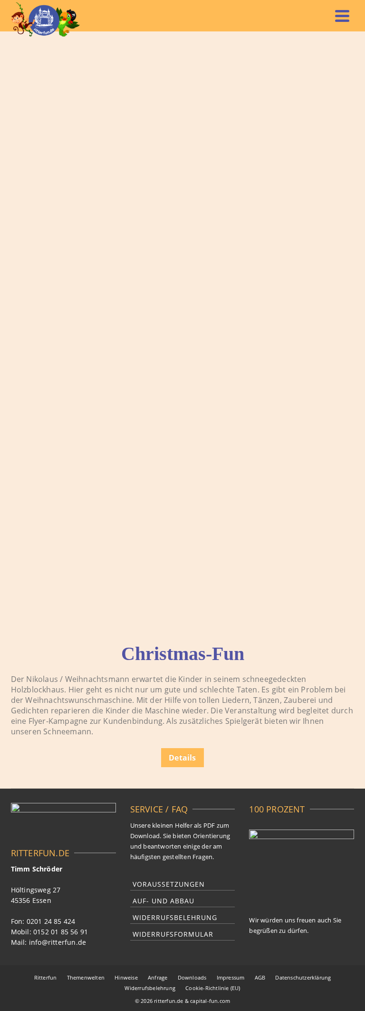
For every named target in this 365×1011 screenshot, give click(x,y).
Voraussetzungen (169, 884)
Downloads (192, 977)
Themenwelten (86, 977)
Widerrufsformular (173, 934)
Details (182, 757)
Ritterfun (45, 977)
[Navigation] (342, 15)
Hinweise (126, 977)
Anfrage (157, 977)
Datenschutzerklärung (303, 977)
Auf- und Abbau (163, 900)
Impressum (231, 977)
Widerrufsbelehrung (175, 917)
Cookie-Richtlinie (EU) (212, 987)
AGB (260, 977)
